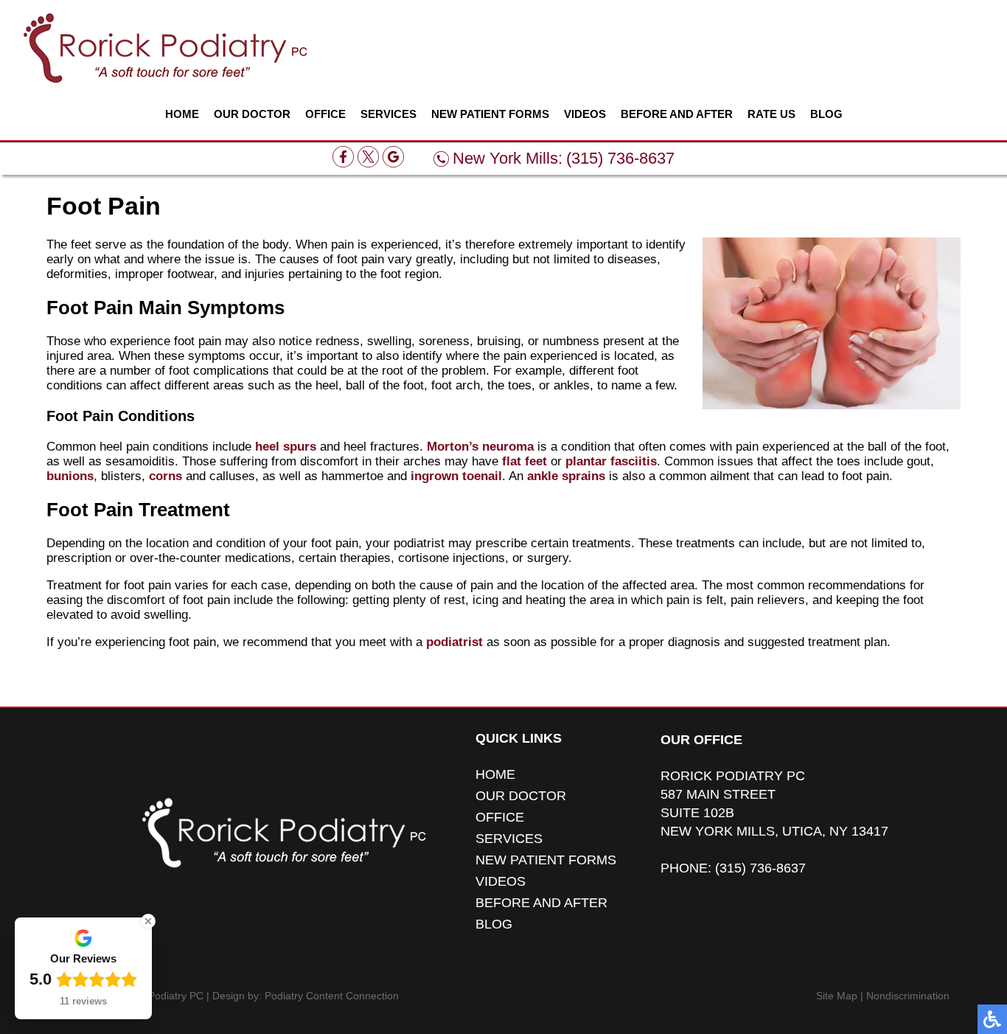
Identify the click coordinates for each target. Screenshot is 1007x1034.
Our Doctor (252, 114)
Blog (826, 114)
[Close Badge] (148, 921)
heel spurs (285, 447)
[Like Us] (343, 163)
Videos (585, 114)
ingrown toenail (456, 476)
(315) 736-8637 (620, 158)
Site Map (836, 996)
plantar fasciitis (611, 461)
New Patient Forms (490, 114)
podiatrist (454, 642)
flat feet (524, 461)
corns (165, 476)
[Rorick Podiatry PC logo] (165, 48)
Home (182, 114)
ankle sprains (566, 476)
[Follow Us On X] (368, 163)
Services (388, 114)
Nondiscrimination (907, 996)
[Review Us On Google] (393, 163)
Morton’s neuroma (480, 447)
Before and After (677, 114)
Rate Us (771, 114)
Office (325, 114)
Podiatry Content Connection (332, 996)
